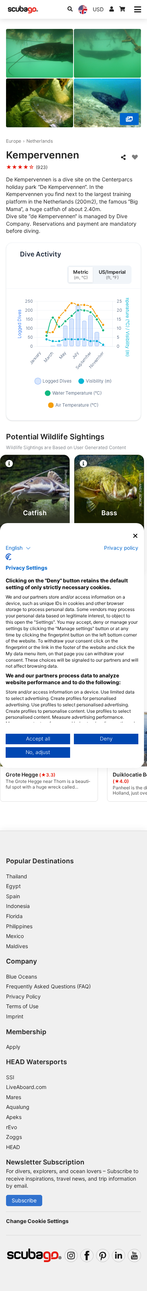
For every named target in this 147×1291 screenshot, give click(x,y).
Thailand (16, 876)
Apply (13, 1047)
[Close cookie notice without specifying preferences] (135, 536)
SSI (10, 1077)
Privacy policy (121, 547)
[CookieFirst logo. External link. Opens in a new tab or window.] (8, 557)
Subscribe (24, 1200)
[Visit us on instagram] (71, 1255)
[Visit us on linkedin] (118, 1255)
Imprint (14, 1016)
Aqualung (17, 1107)
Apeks (13, 1117)
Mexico (15, 936)
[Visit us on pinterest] (102, 1255)
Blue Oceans (21, 976)
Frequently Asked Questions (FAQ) (48, 986)
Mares (13, 1097)
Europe (13, 141)
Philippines (19, 926)
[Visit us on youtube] (134, 1255)
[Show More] (129, 119)
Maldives (17, 946)
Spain (13, 896)
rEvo (11, 1127)
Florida (14, 916)
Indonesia (18, 906)
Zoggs (14, 1137)
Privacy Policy (23, 996)
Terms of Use (22, 1006)
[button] (18, 547)
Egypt (13, 886)
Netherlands (39, 141)
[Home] (23, 10)
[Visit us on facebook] (86, 1255)
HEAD (13, 1147)
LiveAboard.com (26, 1087)
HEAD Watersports (36, 1062)
